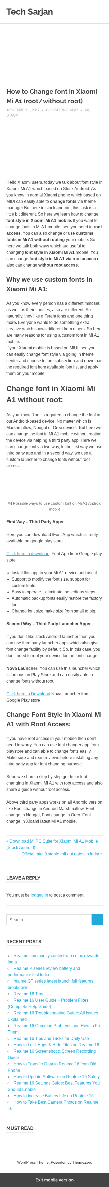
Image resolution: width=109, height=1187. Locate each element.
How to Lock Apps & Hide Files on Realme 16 (56, 1045)
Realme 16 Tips (28, 994)
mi (87, 110)
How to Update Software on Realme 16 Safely (56, 1076)
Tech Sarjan (29, 11)
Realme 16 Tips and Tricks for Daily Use (51, 1038)
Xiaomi (13, 115)
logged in (39, 895)
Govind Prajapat (62, 110)
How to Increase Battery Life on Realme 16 (53, 1096)
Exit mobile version (54, 1179)
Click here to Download (28, 694)
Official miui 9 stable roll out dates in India (60, 854)
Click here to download (27, 553)
